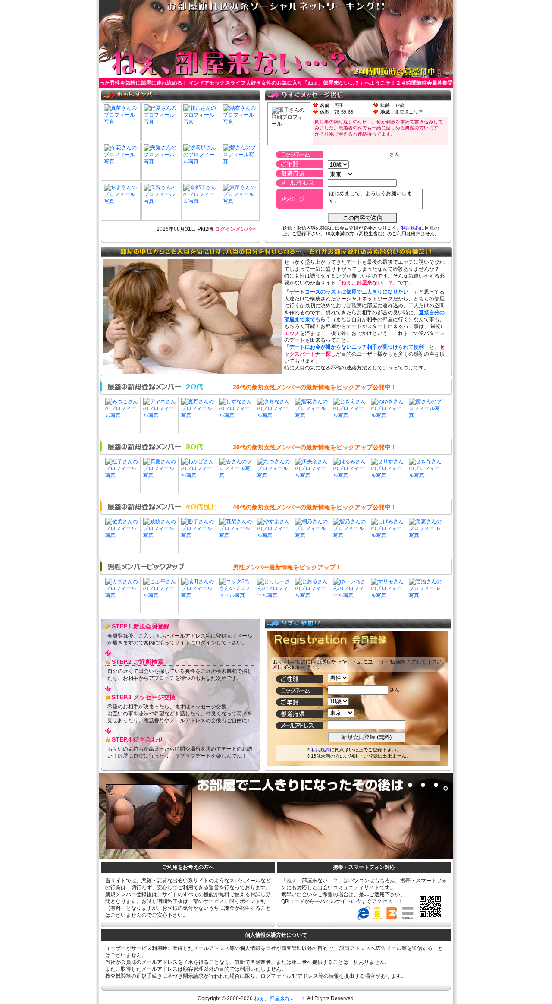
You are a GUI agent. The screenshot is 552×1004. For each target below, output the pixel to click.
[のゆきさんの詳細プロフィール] (388, 415)
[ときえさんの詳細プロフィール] (350, 415)
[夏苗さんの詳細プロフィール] (240, 201)
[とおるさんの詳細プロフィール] (312, 595)
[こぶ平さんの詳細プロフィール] (160, 595)
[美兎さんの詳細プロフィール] (161, 161)
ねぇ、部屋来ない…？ (280, 998)
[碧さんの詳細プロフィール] (240, 161)
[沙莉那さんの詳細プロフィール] (200, 161)
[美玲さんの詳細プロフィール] (161, 201)
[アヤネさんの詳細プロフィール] (160, 415)
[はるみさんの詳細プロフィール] (350, 475)
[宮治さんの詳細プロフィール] (426, 595)
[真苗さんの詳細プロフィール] (121, 122)
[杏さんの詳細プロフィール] (236, 475)
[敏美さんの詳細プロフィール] (122, 535)
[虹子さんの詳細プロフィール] (122, 475)
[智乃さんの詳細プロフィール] (350, 535)
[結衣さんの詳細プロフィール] (240, 122)
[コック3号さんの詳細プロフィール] (236, 595)
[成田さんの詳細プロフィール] (198, 595)
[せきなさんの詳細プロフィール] (426, 475)
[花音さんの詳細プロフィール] (200, 122)
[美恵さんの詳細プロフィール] (426, 535)
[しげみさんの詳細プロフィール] (388, 535)
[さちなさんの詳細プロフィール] (274, 415)
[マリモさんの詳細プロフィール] (388, 595)
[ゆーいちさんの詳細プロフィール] (350, 595)
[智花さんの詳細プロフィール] (312, 415)
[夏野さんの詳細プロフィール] (198, 415)
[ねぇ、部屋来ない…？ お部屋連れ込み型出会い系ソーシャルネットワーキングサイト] (276, 74)
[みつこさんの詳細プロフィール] (122, 415)
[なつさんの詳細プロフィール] (274, 475)
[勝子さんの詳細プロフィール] (198, 535)
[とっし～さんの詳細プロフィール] (274, 595)
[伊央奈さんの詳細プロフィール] (312, 475)
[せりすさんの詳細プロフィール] (388, 475)
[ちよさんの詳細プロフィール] (121, 201)
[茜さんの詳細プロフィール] (426, 415)
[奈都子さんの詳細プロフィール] (200, 201)
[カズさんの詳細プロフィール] (122, 595)
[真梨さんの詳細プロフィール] (236, 535)
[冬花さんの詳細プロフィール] (121, 161)
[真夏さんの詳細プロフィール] (160, 475)
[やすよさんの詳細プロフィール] (274, 535)
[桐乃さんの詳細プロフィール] (312, 535)
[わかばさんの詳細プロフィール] (198, 475)
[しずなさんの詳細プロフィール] (236, 415)
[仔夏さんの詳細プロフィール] (161, 122)
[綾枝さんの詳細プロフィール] (160, 535)
